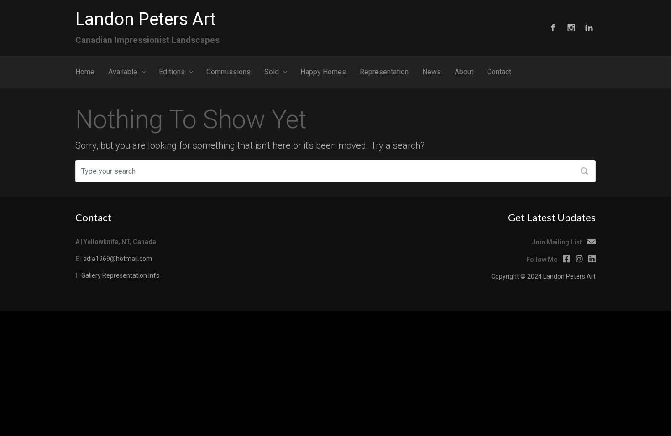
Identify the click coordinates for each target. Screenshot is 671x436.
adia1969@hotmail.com (117, 258)
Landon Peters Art (145, 19)
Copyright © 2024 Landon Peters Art (543, 276)
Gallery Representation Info (120, 275)
